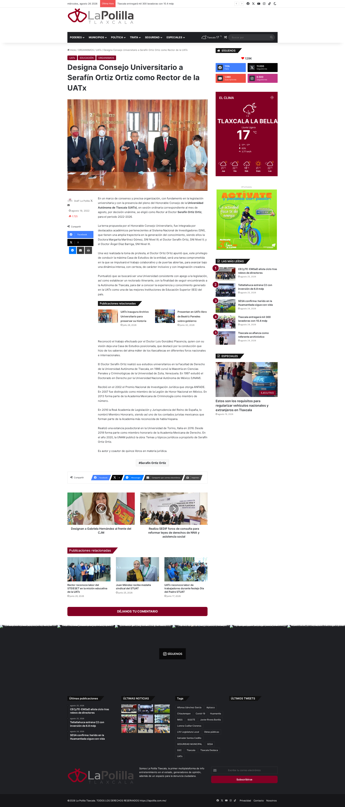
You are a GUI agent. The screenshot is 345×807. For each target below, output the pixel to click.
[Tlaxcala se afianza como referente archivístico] (225, 338)
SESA (210, 744)
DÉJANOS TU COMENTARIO (137, 611)
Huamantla (215, 713)
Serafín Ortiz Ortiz (153, 463)
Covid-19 (200, 713)
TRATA (134, 37)
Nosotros (271, 800)
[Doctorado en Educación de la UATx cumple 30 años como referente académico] (162, 718)
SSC (179, 750)
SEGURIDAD (152, 37)
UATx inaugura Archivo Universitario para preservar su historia (135, 316)
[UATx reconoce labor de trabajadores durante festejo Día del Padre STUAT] (186, 569)
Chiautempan (184, 713)
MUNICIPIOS (96, 37)
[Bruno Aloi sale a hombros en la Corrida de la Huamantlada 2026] (129, 728)
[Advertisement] (208, 19)
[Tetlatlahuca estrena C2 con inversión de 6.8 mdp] (225, 290)
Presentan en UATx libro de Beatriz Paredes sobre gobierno (192, 316)
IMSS (180, 719)
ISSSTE (191, 719)
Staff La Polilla (82, 200)
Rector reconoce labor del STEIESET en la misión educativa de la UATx (87, 588)
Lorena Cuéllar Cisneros (189, 725)
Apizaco (210, 707)
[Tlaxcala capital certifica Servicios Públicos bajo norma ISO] (162, 728)
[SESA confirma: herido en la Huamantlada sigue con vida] (225, 306)
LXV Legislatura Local (188, 731)
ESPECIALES (174, 37)
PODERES (76, 37)
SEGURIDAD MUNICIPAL (189, 744)
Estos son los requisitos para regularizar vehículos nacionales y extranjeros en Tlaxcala (242, 405)
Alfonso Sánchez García (189, 707)
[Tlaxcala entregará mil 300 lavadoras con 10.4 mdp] (225, 322)
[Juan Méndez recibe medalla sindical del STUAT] (137, 569)
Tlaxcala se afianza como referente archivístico (140, 3)
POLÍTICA (117, 37)
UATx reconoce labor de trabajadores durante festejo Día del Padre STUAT (184, 588)
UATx (99, 49)
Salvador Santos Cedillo (189, 738)
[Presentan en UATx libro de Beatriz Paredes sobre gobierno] (165, 316)
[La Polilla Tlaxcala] (100, 16)
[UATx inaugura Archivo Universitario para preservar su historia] (108, 316)
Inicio (73, 49)
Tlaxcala (191, 750)
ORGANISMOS (86, 49)
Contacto (259, 800)
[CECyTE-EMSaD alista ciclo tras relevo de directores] (225, 274)
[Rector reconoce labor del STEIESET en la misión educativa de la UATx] (89, 569)
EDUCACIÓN (87, 57)
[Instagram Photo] (29, 654)
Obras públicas (211, 731)
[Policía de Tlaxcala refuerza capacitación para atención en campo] (145, 728)
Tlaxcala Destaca (209, 750)
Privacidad (245, 800)
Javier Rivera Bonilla (210, 719)
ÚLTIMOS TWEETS (243, 698)
